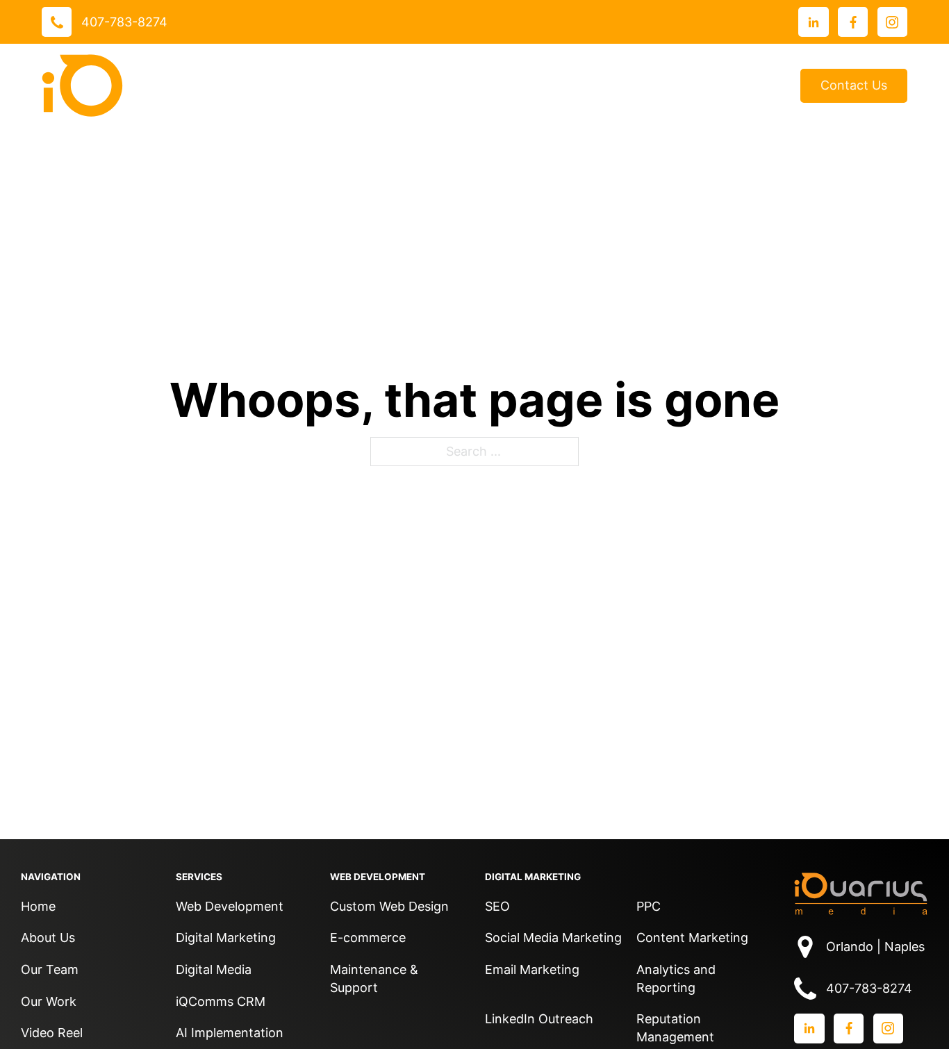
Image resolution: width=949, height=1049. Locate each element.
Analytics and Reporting (676, 978)
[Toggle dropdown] (355, 85)
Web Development (229, 906)
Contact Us (853, 85)
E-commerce (368, 937)
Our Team (50, 969)
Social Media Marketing (553, 937)
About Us (575, 85)
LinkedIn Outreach (539, 1018)
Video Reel (52, 1032)
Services (318, 85)
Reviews (503, 86)
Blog (766, 86)
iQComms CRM (220, 1001)
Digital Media (213, 969)
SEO (497, 906)
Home (38, 906)
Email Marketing (532, 969)
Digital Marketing (226, 937)
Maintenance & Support (374, 978)
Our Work (410, 85)
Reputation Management (675, 1027)
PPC (648, 906)
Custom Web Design (389, 906)
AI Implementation (229, 1032)
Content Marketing (692, 937)
